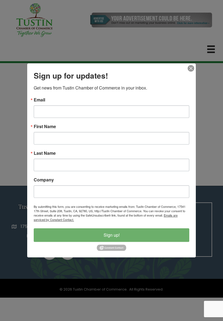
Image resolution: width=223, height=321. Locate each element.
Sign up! (112, 235)
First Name (45, 126)
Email (39, 100)
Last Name (45, 153)
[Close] (191, 68)
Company (44, 180)
